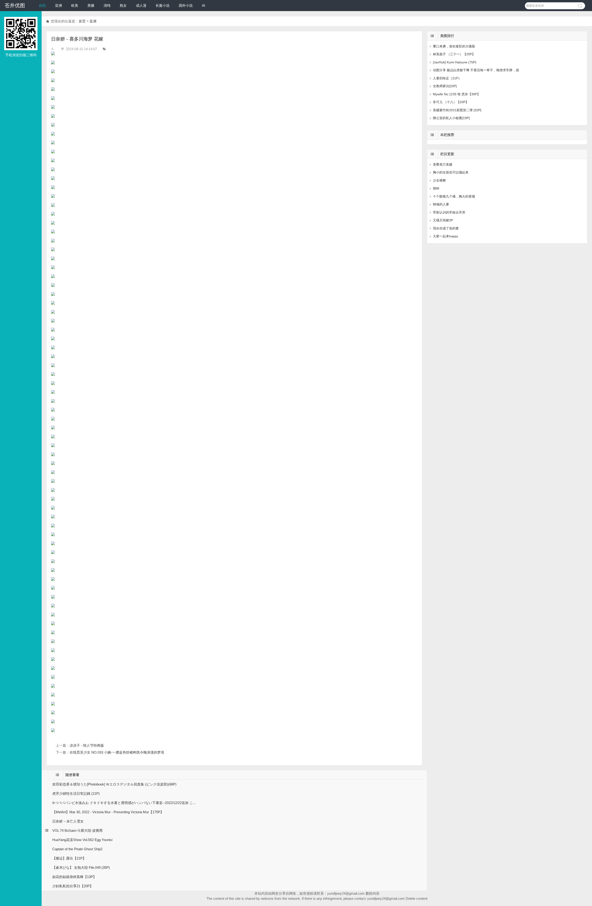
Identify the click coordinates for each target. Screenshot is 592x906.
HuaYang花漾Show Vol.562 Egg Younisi (82, 840)
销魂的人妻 (441, 204)
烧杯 (436, 188)
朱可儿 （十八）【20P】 (451, 102)
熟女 (123, 5)
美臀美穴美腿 (442, 164)
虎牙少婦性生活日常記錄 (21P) (76, 793)
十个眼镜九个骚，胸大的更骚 (454, 196)
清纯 (107, 5)
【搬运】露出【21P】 (69, 858)
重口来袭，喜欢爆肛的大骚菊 (454, 46)
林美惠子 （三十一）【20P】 (454, 54)
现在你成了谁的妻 (446, 228)
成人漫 (141, 5)
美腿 (90, 5)
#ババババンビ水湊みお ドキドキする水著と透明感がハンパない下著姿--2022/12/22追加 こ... (124, 803)
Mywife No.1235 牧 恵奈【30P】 (456, 94)
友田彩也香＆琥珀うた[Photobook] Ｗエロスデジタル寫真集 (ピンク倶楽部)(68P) (114, 784)
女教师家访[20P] (445, 86)
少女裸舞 (439, 180)
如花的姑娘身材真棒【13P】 (74, 877)
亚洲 (58, 5)
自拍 (42, 5)
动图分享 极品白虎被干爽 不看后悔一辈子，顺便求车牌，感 (476, 70)
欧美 (74, 5)
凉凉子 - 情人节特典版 (87, 745)
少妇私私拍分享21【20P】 (72, 886)
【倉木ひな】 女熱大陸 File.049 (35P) (81, 867)
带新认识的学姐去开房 (449, 212)
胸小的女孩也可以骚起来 (451, 172)
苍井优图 (15, 5)
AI (203, 5)
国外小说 (186, 5)
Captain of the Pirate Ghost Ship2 (77, 849)
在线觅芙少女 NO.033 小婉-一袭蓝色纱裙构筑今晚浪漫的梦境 (117, 752)
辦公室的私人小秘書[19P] (451, 118)
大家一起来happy (445, 236)
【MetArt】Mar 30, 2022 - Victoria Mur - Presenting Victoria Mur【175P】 (108, 812)
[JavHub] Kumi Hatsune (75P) (454, 62)
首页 (82, 21)
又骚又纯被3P (443, 220)
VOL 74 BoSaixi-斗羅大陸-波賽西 (77, 830)
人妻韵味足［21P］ (447, 78)
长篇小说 (163, 5)
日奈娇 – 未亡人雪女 (68, 821)
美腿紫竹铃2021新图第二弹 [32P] (457, 110)
